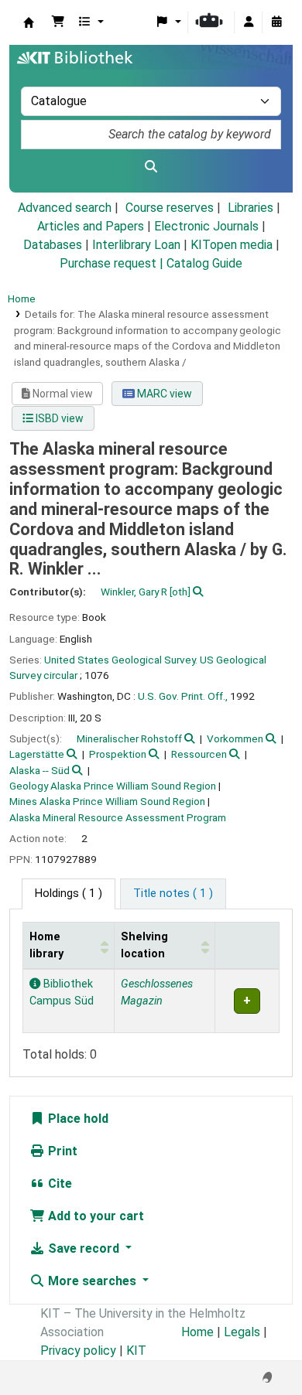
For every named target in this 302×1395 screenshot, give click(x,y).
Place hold (76, 1118)
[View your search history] (276, 22)
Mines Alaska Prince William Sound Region (107, 801)
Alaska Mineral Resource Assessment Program (117, 817)
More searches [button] (92, 1281)
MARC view (163, 393)
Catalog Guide (204, 263)
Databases (52, 244)
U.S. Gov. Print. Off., (183, 696)
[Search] (151, 167)
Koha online (28, 22)
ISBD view (58, 418)
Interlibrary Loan (136, 244)
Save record (83, 1248)
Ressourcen (199, 754)
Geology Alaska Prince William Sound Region (112, 785)
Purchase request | (113, 263)
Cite (58, 1183)
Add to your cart (94, 1216)
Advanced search (65, 207)
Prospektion (117, 754)
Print (61, 1151)
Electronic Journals (206, 226)
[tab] (173, 893)
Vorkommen (235, 738)
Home (22, 298)
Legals (242, 1332)
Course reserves (169, 207)
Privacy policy (78, 1350)
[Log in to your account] (248, 22)
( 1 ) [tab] (68, 893)
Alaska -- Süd (39, 770)
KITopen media (231, 244)
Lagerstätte (36, 754)
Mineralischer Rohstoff (129, 738)
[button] (58, 22)
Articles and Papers (90, 226)
